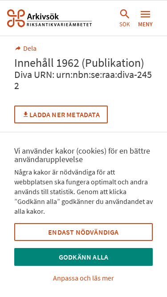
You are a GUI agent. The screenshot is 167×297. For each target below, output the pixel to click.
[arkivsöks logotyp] (49, 18)
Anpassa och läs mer (83, 277)
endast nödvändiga (83, 232)
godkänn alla (83, 256)
